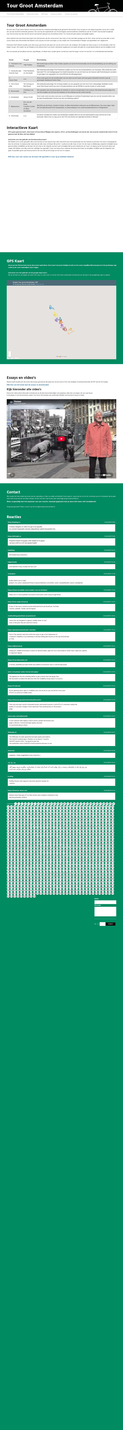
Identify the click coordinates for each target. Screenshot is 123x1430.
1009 (73, 890)
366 (21, 835)
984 (99, 887)
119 (77, 812)
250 (73, 824)
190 (93, 818)
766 (34, 870)
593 (8, 855)
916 (93, 881)
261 (109, 824)
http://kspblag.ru (14, 522)
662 (18, 861)
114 (60, 812)
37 (24, 806)
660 (11, 861)
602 (37, 855)
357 (99, 832)
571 (44, 853)
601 (34, 855)
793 (15, 873)
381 (70, 835)
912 (80, 881)
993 (21, 890)
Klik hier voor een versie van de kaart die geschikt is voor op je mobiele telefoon (41, 156)
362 (8, 835)
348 (70, 832)
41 (37, 806)
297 (11, 830)
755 (106, 867)
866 (37, 879)
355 (93, 832)
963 (31, 887)
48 (60, 806)
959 (18, 887)
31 (113, 804)
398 (18, 838)
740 (57, 867)
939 (60, 884)
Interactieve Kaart (32, 14)
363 (11, 835)
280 (63, 827)
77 (47, 809)
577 (63, 853)
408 (50, 838)
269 (28, 827)
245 (57, 824)
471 (41, 844)
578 (67, 853)
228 (109, 821)
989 (8, 890)
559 (112, 850)
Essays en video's (56, 14)
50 (67, 806)
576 (60, 853)
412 (64, 838)
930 (31, 884)
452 (86, 841)
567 (31, 853)
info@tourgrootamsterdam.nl (45, 506)
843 (70, 876)
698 (28, 864)
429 (11, 841)
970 (54, 887)
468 (31, 844)
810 (70, 873)
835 (44, 876)
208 (44, 821)
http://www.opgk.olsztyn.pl (18, 602)
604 (44, 855)
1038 (60, 893)
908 (67, 881)
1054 (112, 893)
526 (112, 847)
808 (63, 873)
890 (8, 881)
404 (37, 838)
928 (24, 884)
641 (57, 858)
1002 (50, 890)
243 (50, 824)
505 (44, 847)
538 (44, 850)
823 (113, 873)
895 (24, 881)
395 (8, 838)
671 (47, 861)
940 (63, 884)
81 (60, 809)
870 (50, 879)
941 (67, 884)
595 (14, 855)
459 (109, 841)
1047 (89, 893)
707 (57, 864)
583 (83, 853)
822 (109, 873)
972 (60, 887)
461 (8, 844)
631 (25, 858)
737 (47, 867)
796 (24, 873)
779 (77, 870)
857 (8, 879)
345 (60, 832)
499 (24, 847)
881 (87, 879)
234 (21, 824)
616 (83, 855)
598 (24, 855)
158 (96, 815)
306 (41, 830)
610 (64, 855)
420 (90, 838)
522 (99, 847)
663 (21, 861)
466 (24, 844)
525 (109, 847)
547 (73, 850)
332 (18, 832)
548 (76, 850)
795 (21, 873)
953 (106, 884)
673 (54, 861)
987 (109, 887)
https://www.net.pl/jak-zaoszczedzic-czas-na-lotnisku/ (27, 590)
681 (80, 861)
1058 (18, 896)
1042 (73, 893)
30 (110, 804)
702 (41, 864)
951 (100, 884)
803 (47, 873)
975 (70, 887)
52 (73, 806)
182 (67, 818)
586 (93, 853)
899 (37, 881)
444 (60, 841)
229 (112, 821)
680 (77, 861)
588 (99, 853)
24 (91, 804)
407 (47, 838)
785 (96, 870)
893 (18, 881)
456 (99, 841)
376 (54, 835)
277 (54, 827)
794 (18, 873)
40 (34, 806)
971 (57, 887)
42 (41, 806)
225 (99, 821)
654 (99, 858)
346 (63, 832)
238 (34, 824)
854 (106, 876)
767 (37, 870)
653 (96, 858)
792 (11, 873)
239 (37, 824)
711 (70, 864)
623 (106, 855)
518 (87, 847)
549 (80, 850)
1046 (86, 893)
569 (37, 853)
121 (83, 812)
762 (21, 870)
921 (109, 881)
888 (109, 879)
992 (18, 890)
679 (73, 861)
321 (90, 830)
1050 (99, 893)
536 (37, 850)
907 (63, 881)
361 (113, 832)
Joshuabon (11, 574)
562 (14, 853)
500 (28, 847)
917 (96, 881)
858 (11, 879)
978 (80, 887)
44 (47, 806)
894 (21, 881)
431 (18, 841)
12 (51, 804)
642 (60, 858)
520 (93, 847)
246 (60, 824)
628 (14, 858)
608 (57, 855)
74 (38, 809)
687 (99, 861)
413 (67, 838)
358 (103, 832)
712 (73, 864)
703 (44, 864)
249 (70, 824)
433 (24, 841)
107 (38, 812)
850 (93, 876)
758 (8, 870)
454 (93, 841)
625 (112, 855)
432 (21, 841)
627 (11, 858)
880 (83, 879)
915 (90, 881)
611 (67, 855)
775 (63, 870)
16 (64, 804)
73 (34, 809)
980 (86, 887)
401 (28, 838)
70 (24, 809)
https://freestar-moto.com (17, 790)
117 (70, 812)
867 (41, 879)
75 (41, 809)
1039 (63, 893)
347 (67, 832)
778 (73, 870)
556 (103, 850)
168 (21, 818)
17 (68, 804)
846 (80, 876)
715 (83, 864)
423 (99, 838)
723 (109, 864)
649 (83, 858)
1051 (103, 893)
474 (50, 844)
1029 (31, 893)
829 (24, 876)
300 (21, 830)
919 (103, 881)
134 (18, 815)
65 (8, 809)
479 (67, 844)
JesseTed (11, 750)
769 (44, 870)
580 (73, 853)
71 (27, 809)
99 (11, 812)
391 (103, 835)
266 (18, 827)
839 (57, 876)
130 (113, 812)
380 (67, 835)
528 (11, 850)
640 (54, 858)
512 (67, 847)
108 (41, 812)
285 (80, 827)
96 (109, 809)
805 (54, 873)
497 (18, 847)
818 (96, 873)
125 (96, 812)
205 (34, 821)
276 (50, 827)
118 (73, 812)
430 (14, 841)
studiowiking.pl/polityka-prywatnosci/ (22, 616)
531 (21, 850)
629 (18, 858)
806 (57, 873)
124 (93, 812)
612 (70, 855)
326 (106, 830)
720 (99, 864)
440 (47, 841)
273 (41, 827)
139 (34, 815)
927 (21, 884)
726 (11, 867)
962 (28, 887)
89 (86, 809)
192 (100, 818)
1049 (96, 893)
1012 (83, 890)
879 (80, 879)
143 (47, 815)
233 (18, 824)
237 (31, 824)
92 (96, 809)
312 (60, 830)
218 (77, 821)
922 (112, 881)
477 (60, 844)
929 (28, 884)
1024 (14, 893)
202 (24, 821)
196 (113, 818)
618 (90, 855)
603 (41, 855)
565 (24, 853)
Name (96, 899)
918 (100, 881)
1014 (90, 890)
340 (44, 832)
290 (96, 827)
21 (81, 804)
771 (51, 870)
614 (77, 855)
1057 (14, 896)
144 (50, 815)
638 (47, 858)
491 (106, 844)
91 (93, 809)
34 (15, 806)
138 (31, 815)
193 (103, 818)
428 (8, 841)
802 (44, 873)
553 (93, 850)
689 (106, 861)
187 (83, 818)
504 (40, 847)
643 (63, 858)
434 (28, 841)
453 (90, 841)
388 (93, 835)
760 (14, 870)
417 (80, 838)
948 (90, 884)
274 (44, 827)
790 (112, 870)
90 (90, 809)
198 (11, 821)
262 (112, 824)
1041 (70, 893)
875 (67, 879)
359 (106, 832)
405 (40, 838)
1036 (53, 893)
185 (77, 818)
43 (44, 806)
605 (47, 855)
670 (44, 861)
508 (54, 847)
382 (73, 835)
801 (41, 873)
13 (54, 804)
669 (41, 861)
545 (67, 850)
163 (113, 815)
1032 (40, 893)
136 (25, 815)
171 (31, 818)
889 (112, 879)
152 (77, 815)
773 (57, 870)
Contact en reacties (71, 14)
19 (74, 804)
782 (86, 870)
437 (37, 841)
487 (93, 844)
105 (31, 812)
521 (96, 847)
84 (70, 809)
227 (106, 821)
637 (44, 858)
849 (90, 876)
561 (11, 853)
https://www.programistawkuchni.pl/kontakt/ (24, 700)
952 (103, 884)
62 (106, 806)
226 (103, 821)
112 (54, 812)
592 (112, 853)
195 (109, 818)
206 (37, 821)
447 (70, 841)
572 (47, 853)
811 (73, 873)
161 (106, 815)
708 (60, 864)
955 (112, 884)
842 (67, 876)
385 (83, 835)
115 (64, 812)
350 (77, 832)
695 (18, 864)
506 (47, 847)
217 (73, 821)
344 (57, 832)
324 (99, 830)
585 (90, 853)
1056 (11, 896)
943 (73, 884)
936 (50, 884)
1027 (24, 893)
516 (80, 847)
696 (21, 864)
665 (28, 861)
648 (80, 858)
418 (83, 838)
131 (8, 815)
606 (50, 855)
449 (76, 841)
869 (47, 879)
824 (8, 876)
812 (77, 873)
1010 (76, 890)
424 (103, 838)
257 (96, 824)
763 (24, 870)
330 (11, 832)
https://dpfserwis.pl (15, 646)
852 (99, 876)
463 (14, 844)
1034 (47, 893)
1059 (21, 896)
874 (63, 879)
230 (8, 824)
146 (57, 815)
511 (64, 847)
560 (8, 853)
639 (50, 858)
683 (86, 861)
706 (54, 864)
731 (28, 867)
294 (109, 827)
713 (77, 864)
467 (27, 844)
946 (83, 884)
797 (28, 873)
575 (57, 853)
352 (83, 832)
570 (41, 853)
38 (28, 806)
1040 (67, 893)
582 (80, 853)
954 (109, 884)
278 (57, 827)
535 (34, 850)
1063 (34, 896)
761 (18, 870)
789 (109, 870)
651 (90, 858)
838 (54, 876)
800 (37, 873)
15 (61, 804)
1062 (31, 896)
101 (18, 812)
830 (28, 876)
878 (77, 879)
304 (34, 830)
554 (96, 850)
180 (60, 818)
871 (54, 879)
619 (93, 855)
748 (83, 867)
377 (57, 835)
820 (103, 873)
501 (31, 847)
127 (103, 812)
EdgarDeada (12, 562)
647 (76, 858)
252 (80, 824)
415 (73, 838)
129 (109, 812)
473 (47, 844)
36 (21, 806)
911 (77, 881)
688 (103, 861)
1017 (99, 890)
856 (112, 876)
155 (87, 815)
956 (8, 887)
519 (90, 847)
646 (73, 858)
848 (86, 876)
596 (18, 855)
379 (64, 835)
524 (106, 847)
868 (44, 879)
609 (60, 855)
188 (87, 818)
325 (103, 830)
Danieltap (11, 550)
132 (11, 815)
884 (96, 879)
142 (44, 815)
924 (11, 884)
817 (93, 873)
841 (64, 876)
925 (14, 884)
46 (54, 806)
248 (67, 824)
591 (109, 853)
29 (107, 804)
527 (8, 850)
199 (15, 821)
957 (11, 887)
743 (67, 867)
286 (83, 827)
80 (57, 809)
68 (18, 809)
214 (64, 821)
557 (106, 850)
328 (113, 830)
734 (37, 867)
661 (15, 861)
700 (34, 864)
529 (14, 850)
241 (44, 824)
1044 (80, 893)
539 (47, 850)
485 (86, 844)
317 (77, 830)
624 (109, 855)
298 (14, 830)
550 (83, 850)
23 (87, 804)
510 (60, 847)
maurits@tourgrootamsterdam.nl (67, 498)
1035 (50, 893)
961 (24, 887)
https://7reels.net (14, 686)
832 (34, 876)
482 (76, 844)
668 (37, 861)
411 (60, 838)
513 (70, 847)
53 (77, 806)
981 (90, 887)
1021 (112, 890)
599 (28, 855)
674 (57, 861)
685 (93, 861)
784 (93, 870)
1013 (86, 890)
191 (96, 818)
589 (103, 853)
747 (80, 867)
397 (15, 838)
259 (103, 824)
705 (50, 864)
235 (24, 824)
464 (18, 844)
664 (24, 861)
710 (67, 864)
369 (31, 835)
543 (60, 850)
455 (96, 841)
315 (70, 830)
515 (77, 847)
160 (103, 815)
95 (106, 809)
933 (41, 884)
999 (41, 890)
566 (28, 853)
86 (77, 809)
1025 (18, 893)
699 (31, 864)
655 (103, 858)
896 (28, 881)
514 (73, 847)
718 (93, 864)
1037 (57, 893)
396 (11, 838)
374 (47, 835)
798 (31, 873)
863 (28, 879)
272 (37, 827)
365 (18, 835)
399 (21, 838)
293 (106, 827)
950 (96, 884)
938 (57, 884)
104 (28, 812)
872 (57, 879)
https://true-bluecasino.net (17, 660)
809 (67, 873)
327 (109, 830)
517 (83, 847)
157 (93, 815)
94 (103, 809)
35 (18, 806)
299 (18, 830)
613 (74, 855)
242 (47, 824)
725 (8, 867)
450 (80, 841)
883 (93, 879)
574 (54, 853)
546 (70, 850)
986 (106, 887)
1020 (109, 890)
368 (28, 835)
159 (100, 815)
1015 (93, 890)
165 (11, 818)
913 (83, 881)
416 (77, 838)
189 (90, 818)
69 (21, 809)
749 (86, 867)
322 (93, 830)
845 (76, 876)
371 (38, 835)
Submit (110, 924)
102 (21, 812)
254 (86, 824)
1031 (37, 893)
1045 (83, 893)
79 (54, 809)
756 (109, 867)
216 (70, 821)
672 (50, 861)
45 (51, 806)
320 (86, 830)
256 (93, 824)
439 (44, 841)
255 (90, 824)
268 (24, 827)
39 (31, 806)
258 (99, 824)
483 (80, 844)
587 (96, 853)
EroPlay (10, 776)
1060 (24, 896)
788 (106, 870)
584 (86, 853)
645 (70, 858)
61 (103, 806)
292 (103, 827)
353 (87, 832)
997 (34, 890)
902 (47, 881)
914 (86, 881)
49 (64, 806)
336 (31, 832)
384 (80, 835)
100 (15, 812)
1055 (8, 896)
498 (21, 847)
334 (24, 832)
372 (41, 835)
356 (96, 832)
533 (28, 850)
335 (28, 832)
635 (37, 858)
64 (113, 806)
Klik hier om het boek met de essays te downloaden (28, 384)
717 (90, 864)
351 (80, 832)
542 (57, 850)
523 (103, 847)
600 (31, 855)
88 (83, 809)
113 (57, 812)
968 (47, 887)
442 (54, 841)
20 (78, 804)
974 (67, 887)
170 (28, 818)
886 (103, 879)
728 (18, 867)
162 (109, 815)
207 (41, 821)
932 (37, 884)
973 (64, 887)
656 (106, 858)
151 (73, 815)
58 (93, 806)
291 (100, 827)
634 (34, 858)
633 (31, 858)
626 (8, 858)
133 (15, 815)
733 (34, 867)
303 (31, 830)
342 (50, 832)
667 (34, 861)
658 (112, 858)
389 (96, 835)
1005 (60, 890)
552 (90, 850)
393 (109, 835)
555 (99, 850)
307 (44, 830)
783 (90, 870)
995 (28, 890)
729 (21, 867)
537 (41, 850)
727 (14, 867)
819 (100, 873)
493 (112, 844)
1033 (44, 893)
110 (47, 812)
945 (80, 884)
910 (73, 881)
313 (64, 830)
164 (8, 818)
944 (76, 884)
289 (93, 827)
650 (86, 858)
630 (21, 858)
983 (96, 887)
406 (44, 838)
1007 (67, 890)
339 (41, 832)
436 (34, 841)
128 (106, 812)
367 (24, 835)
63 (109, 806)
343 (54, 832)
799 (34, 873)
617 (87, 855)
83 (67, 809)
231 (11, 824)
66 (11, 809)
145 (54, 815)
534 (31, 850)
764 (27, 870)
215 (67, 821)
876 (70, 879)
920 (106, 881)
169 (24, 818)
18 (71, 804)
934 (44, 884)
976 (73, 887)
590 (106, 853)
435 (31, 841)
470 (37, 844)
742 (63, 867)
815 (87, 873)
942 (70, 884)
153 (80, 815)
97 (113, 809)
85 (73, 809)
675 (60, 861)
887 (106, 879)
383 (77, 835)
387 (90, 835)
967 (44, 887)
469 (34, 844)
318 (80, 830)
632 (28, 858)
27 (100, 804)
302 (28, 830)
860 (18, 879)
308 (47, 830)
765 (31, 870)
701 (38, 864)
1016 (96, 890)
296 (8, 830)
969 (50, 887)
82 (64, 809)
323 (96, 830)
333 (21, 832)
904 (54, 881)
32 (8, 806)
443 (57, 841)
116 (67, 812)
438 (41, 841)
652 (93, 858)
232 (15, 824)
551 (87, 850)
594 (11, 855)
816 (90, 873)
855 (109, 876)
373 (44, 835)
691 (113, 861)
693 (11, 864)
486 (90, 844)
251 (77, 824)
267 (21, 827)
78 (51, 809)
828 (21, 876)
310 (54, 830)
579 (70, 853)
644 (67, 858)
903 (50, 881)
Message (97, 905)
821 (106, 873)
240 (40, 824)
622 (103, 855)
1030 (34, 893)
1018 (103, 890)
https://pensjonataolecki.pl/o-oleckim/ (22, 630)
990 (11, 890)
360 (109, 832)
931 (34, 884)
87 (80, 809)
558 (109, 850)
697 (24, 864)
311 (57, 830)
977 (77, 887)
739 (54, 867)
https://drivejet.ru (14, 536)
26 (97, 804)
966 (41, 887)
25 (94, 804)
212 (57, 821)
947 (86, 884)
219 (80, 821)
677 (67, 861)
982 (93, 887)
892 (14, 881)
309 (50, 830)
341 (47, 832)
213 (60, 821)
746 (76, 867)
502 (34, 847)
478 (63, 844)
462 (11, 844)
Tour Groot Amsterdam (15, 14)
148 (64, 815)
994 (24, 890)
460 (112, 841)
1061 (27, 896)
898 (34, 881)
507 (50, 847)
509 (57, 847)
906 (60, 881)
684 (90, 861)
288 (90, 827)
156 (90, 815)
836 (47, 876)
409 (54, 838)
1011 (80, 890)
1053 (109, 893)
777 (70, 870)
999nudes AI (12, 732)
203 (28, 821)
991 (15, 890)
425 (106, 838)
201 (21, 821)
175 (44, 818)
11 (48, 804)
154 (83, 815)
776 (67, 870)
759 (11, 870)
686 (96, 861)
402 (31, 838)
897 (31, 881)
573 (50, 853)
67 (15, 809)
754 (103, 867)
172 (34, 818)
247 (63, 824)
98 (8, 812)
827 (18, 876)
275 (47, 827)
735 (41, 867)
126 (100, 812)
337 (34, 832)
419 (86, 838)
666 (31, 861)
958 (14, 887)
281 (67, 827)
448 (73, 841)
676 (63, 861)
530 (18, 850)
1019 (106, 890)
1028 (27, 893)
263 (8, 827)
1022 (8, 893)
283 (73, 827)
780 (80, 870)
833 (38, 876)
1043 (76, 893)
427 (112, 838)
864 (31, 879)
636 (41, 858)
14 (58, 804)
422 (96, 838)
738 (50, 867)
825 (11, 876)
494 (8, 847)
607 (54, 855)
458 (106, 841)
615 (80, 855)
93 (99, 809)
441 (50, 841)
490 (103, 844)
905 (57, 881)
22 (84, 804)
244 (54, 824)
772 (54, 870)
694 (14, 864)
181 (64, 818)
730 (24, 867)
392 (106, 835)
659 (8, 861)
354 (90, 832)
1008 (70, 890)
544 (63, 850)
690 (109, 861)
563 (18, 853)
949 (93, 884)
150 (70, 815)
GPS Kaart (44, 14)
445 (63, 841)
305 (37, 830)
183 (70, 818)
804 (50, 873)
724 (112, 864)
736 (44, 867)
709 (63, 864)
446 (67, 841)
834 (41, 876)
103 (25, 812)
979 (83, 887)
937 (54, 884)
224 (96, 821)
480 (70, 844)
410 (57, 838)
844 (73, 876)
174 (41, 818)
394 (112, 835)
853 (103, 876)
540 (50, 850)
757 (112, 867)
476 (57, 844)
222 (90, 821)
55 (83, 806)
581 (77, 853)
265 (14, 827)
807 (60, 873)
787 (103, 870)
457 (103, 841)
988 (112, 887)
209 (47, 821)
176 (47, 818)
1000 (44, 890)
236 (28, 824)
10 (45, 804)
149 (67, 815)
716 (87, 864)
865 (34, 879)
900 (41, 881)
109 (44, 812)
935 (47, 884)
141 (41, 815)
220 (83, 821)
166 (15, 818)
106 (34, 812)
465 (21, 844)
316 (74, 830)
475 (54, 844)
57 (90, 806)
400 (24, 838)
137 (28, 815)
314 (67, 830)
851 (96, 876)
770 (47, 870)
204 (31, 821)
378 (60, 835)
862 (24, 879)
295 (112, 827)
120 (80, 812)
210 (51, 821)
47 (57, 806)
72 (31, 809)
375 (50, 835)
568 (34, 853)
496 (14, 847)
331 (15, 832)
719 (96, 864)
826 (14, 876)
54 (80, 806)
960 (21, 887)
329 (8, 832)
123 (90, 812)
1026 (21, 893)
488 (96, 844)
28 (104, 804)
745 (73, 867)
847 (83, 876)
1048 (93, 893)
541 (54, 850)
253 (83, 824)
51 (70, 806)
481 (73, 844)
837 (50, 876)
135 (21, 815)
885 (99, 879)
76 (44, 809)
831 (31, 876)
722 (106, 864)
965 (37, 887)
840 (60, 876)
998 (37, 890)
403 (34, 838)
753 (99, 867)
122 (87, 812)
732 (31, 867)
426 (109, 838)
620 (96, 855)
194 (106, 818)
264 (11, 827)
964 (34, 887)
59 (96, 806)
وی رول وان (12, 762)
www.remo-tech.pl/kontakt (18, 716)
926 (18, 884)
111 (50, 812)
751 (93, 867)
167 (18, 818)
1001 (47, 890)
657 (109, 858)
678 (70, 861)
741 (60, 867)
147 (60, 815)
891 (11, 881)
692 (8, 864)
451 (83, 841)
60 (100, 806)
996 (31, 890)
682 (83, 861)
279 (60, 827)
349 (73, 832)
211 (54, 821)
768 (41, 870)
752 (96, 867)
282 (70, 827)
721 (103, 864)
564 (21, 853)
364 (14, 835)
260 (106, 824)
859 (14, 879)
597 (21, 855)
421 (93, 838)
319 (83, 830)
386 (86, 835)
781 (83, 870)
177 (51, 818)
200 (18, 821)
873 (60, 879)
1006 (63, 890)
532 (24, 850)
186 (80, 818)
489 (99, 844)
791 (8, 873)
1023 (11, 893)
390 (99, 835)
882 (90, 879)
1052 (106, 893)
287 (86, 827)
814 (83, 873)
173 (38, 818)
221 (87, 821)
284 (76, 827)
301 (25, 830)
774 (60, 870)
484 (83, 844)
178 (54, 818)
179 (57, 818)
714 (80, 864)
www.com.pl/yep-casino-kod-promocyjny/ (23, 672)
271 (34, 827)
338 (38, 832)
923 (8, 884)
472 (44, 844)
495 (11, 847)
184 (73, 818)
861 (21, 879)
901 (44, 881)
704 (47, 864)
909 (70, 881)
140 (37, 815)
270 (31, 827)
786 (99, 870)
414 (70, 838)
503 (37, 847)
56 (86, 806)
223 (93, 821)
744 (70, 867)
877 (73, 879)
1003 (53, 890)
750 (90, 867)
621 (100, 855)
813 (80, 873)
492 (109, 844)
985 (103, 887)
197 (8, 821)
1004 (57, 890)
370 (34, 835)
